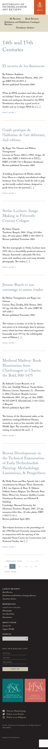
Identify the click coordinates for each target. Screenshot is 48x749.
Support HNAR (8, 629)
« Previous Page (13, 562)
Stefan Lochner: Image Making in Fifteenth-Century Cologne (20, 216)
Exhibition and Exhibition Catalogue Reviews (22, 23)
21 (13, 566)
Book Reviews (32, 18)
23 (27, 566)
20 (6, 566)
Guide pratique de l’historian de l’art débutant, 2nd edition (23, 135)
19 (38, 561)
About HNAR (9, 622)
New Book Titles (8, 614)
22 (20, 566)
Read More (8, 112)
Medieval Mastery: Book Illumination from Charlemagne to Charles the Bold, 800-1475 (21, 368)
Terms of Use (6, 727)
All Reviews (15, 18)
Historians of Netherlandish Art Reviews (14, 7)
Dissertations (7, 617)
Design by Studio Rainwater (11, 737)
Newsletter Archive (25, 27)
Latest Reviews (11, 589)
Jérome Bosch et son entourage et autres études (22, 287)
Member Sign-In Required (11, 608)
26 (37, 566)
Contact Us (6, 626)
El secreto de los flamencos (23, 66)
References (9, 604)
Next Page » (11, 572)
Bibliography (7, 611)
